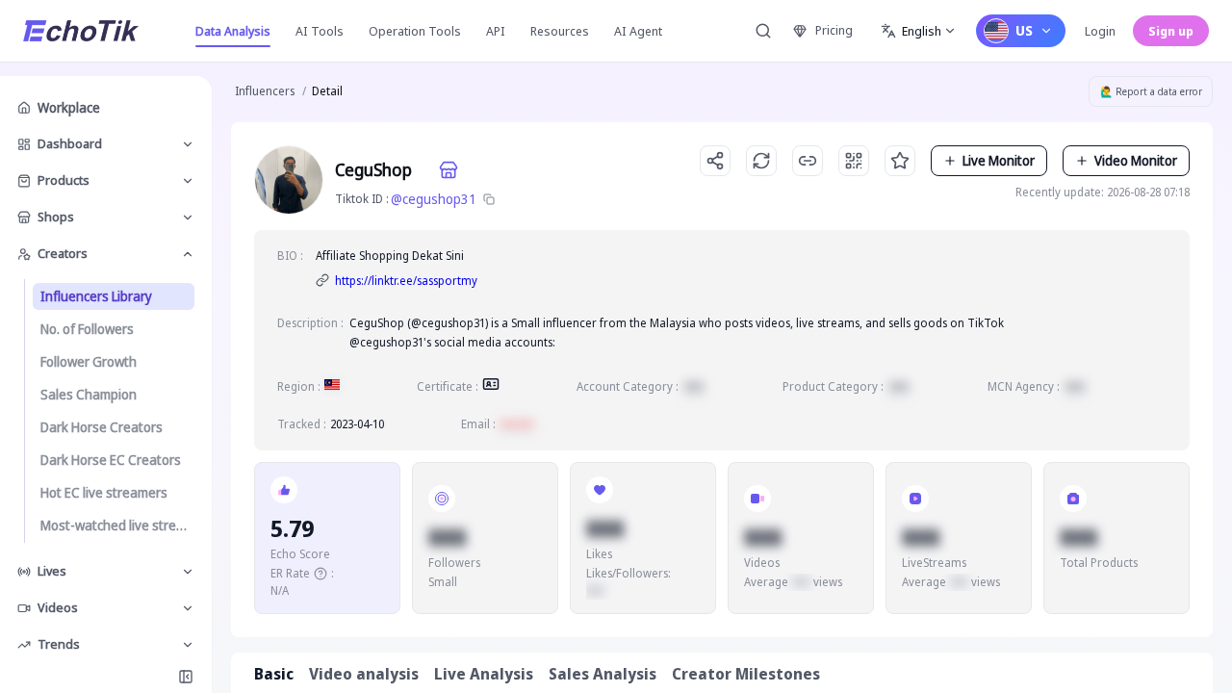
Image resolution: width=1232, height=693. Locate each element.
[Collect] (900, 160)
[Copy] (489, 199)
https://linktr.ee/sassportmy (406, 280)
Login (1100, 30)
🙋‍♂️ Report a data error (1151, 91)
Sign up (1171, 30)
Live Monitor (998, 160)
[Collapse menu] (185, 676)
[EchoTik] (81, 30)
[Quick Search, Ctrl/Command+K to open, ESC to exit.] (763, 30)
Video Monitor (1135, 160)
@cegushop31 (433, 199)
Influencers (265, 91)
